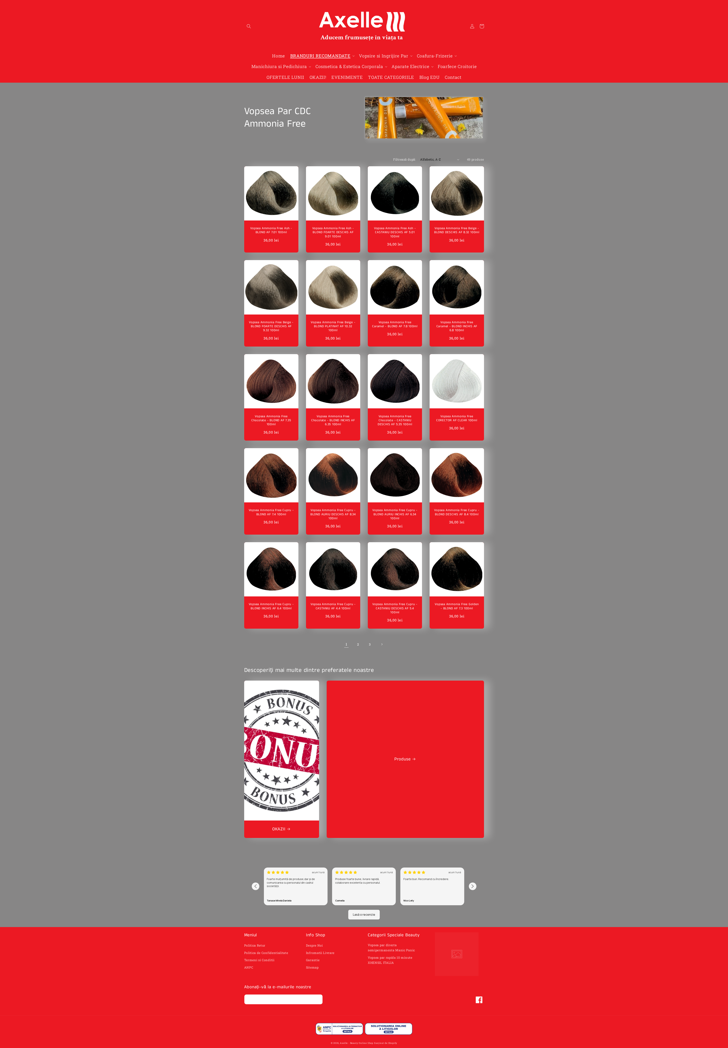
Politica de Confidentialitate (266, 953)
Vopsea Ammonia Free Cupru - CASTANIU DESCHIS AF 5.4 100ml (394, 608)
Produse (402, 759)
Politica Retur (255, 945)
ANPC (248, 967)
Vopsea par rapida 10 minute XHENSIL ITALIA (390, 960)
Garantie (313, 960)
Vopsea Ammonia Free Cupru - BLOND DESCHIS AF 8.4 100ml (456, 512)
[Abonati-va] (317, 999)
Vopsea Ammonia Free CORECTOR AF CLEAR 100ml (456, 418)
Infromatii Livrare (320, 953)
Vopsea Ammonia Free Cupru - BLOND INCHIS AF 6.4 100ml (271, 606)
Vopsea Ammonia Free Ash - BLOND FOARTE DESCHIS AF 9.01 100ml (333, 232)
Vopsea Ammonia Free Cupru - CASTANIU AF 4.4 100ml (333, 606)
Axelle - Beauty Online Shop (356, 1043)
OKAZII (279, 829)
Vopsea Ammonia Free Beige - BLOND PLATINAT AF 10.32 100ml (333, 326)
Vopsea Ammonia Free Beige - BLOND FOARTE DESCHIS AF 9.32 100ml (271, 326)
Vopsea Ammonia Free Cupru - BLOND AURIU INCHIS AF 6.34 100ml (394, 514)
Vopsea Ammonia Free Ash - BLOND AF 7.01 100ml (271, 230)
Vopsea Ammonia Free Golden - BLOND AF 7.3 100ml (457, 606)
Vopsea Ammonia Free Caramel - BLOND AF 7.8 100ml (395, 324)
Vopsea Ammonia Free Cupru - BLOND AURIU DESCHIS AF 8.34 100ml (333, 514)
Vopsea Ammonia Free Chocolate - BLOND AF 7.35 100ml (271, 420)
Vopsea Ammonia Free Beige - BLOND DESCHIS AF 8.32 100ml (456, 230)
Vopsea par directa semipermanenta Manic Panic (391, 947)
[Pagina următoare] (382, 644)
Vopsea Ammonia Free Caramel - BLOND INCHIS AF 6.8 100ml (456, 326)
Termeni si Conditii (259, 960)
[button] (249, 26)
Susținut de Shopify (385, 1043)
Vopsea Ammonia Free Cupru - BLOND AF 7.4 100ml (271, 512)
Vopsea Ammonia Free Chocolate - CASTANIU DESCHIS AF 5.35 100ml (395, 420)
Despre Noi (314, 945)
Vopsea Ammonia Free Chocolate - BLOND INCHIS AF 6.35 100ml (333, 420)
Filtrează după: (404, 159)
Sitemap (312, 967)
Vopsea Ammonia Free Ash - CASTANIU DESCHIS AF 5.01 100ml (395, 232)
